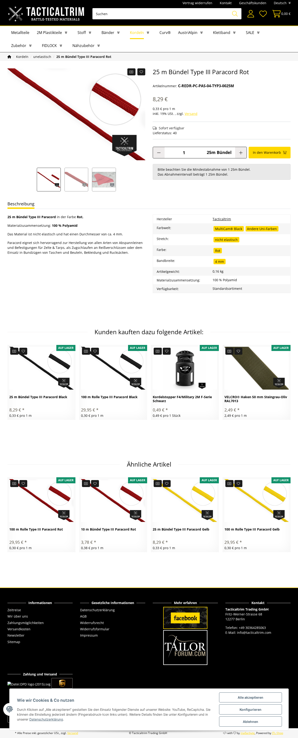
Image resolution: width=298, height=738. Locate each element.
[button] (251, 14)
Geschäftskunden (252, 3)
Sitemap (13, 642)
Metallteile (20, 32)
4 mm (219, 261)
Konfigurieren (250, 709)
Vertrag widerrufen (197, 3)
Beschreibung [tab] (20, 204)
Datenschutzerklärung (97, 610)
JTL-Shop (277, 733)
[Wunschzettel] (263, 14)
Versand (191, 113)
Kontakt (226, 3)
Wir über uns (17, 616)
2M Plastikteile (49, 32)
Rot (217, 250)
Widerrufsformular (94, 629)
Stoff (82, 32)
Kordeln (137, 32)
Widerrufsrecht (92, 623)
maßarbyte (247, 733)
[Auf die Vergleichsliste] (131, 71)
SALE (250, 32)
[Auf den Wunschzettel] (141, 71)
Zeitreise (14, 610)
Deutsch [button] (280, 3)
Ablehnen (250, 722)
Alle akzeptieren (250, 697)
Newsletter (15, 635)
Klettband (221, 32)
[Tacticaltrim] (46, 14)
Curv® (165, 32)
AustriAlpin (187, 32)
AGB (83, 616)
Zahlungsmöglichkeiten (25, 623)
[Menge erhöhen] (241, 152)
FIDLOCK (49, 45)
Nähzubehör (83, 45)
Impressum (89, 635)
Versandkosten (18, 629)
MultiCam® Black (228, 229)
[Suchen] (235, 13)
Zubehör (18, 45)
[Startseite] (9, 56)
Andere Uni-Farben (262, 229)
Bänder (108, 32)
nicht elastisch (226, 239)
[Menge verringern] (159, 152)
